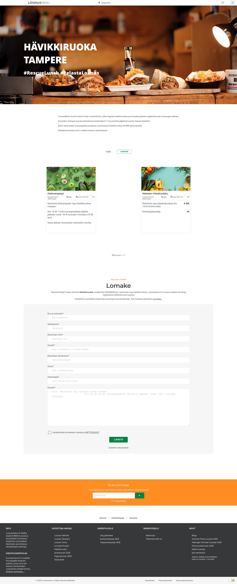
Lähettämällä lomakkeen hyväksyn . (75, 432)
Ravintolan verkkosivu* (58, 355)
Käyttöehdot (92, 432)
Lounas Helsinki (61, 535)
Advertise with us (154, 539)
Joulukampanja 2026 (109, 539)
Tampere (124, 152)
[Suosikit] (223, 3)
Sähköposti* (53, 324)
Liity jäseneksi (106, 535)
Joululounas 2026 (62, 552)
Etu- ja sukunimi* (56, 313)
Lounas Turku (60, 542)
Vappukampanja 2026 (110, 542)
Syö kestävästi (198, 552)
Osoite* (51, 345)
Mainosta (150, 535)
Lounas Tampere (62, 539)
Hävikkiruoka (60, 549)
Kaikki (108, 152)
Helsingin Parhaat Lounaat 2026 (207, 542)
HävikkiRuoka (117, 517)
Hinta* (51, 366)
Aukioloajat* (53, 377)
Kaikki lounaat (198, 549)
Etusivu (103, 517)
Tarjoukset (59, 559)
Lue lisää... (157, 299)
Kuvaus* (51, 387)
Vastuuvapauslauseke (184, 580)
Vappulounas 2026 (63, 556)
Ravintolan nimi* (55, 334)
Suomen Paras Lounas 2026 (205, 539)
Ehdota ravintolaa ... (15, 571)
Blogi (194, 535)
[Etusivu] (38, 2)
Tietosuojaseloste (122, 447)
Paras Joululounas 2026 (203, 545)
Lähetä (118, 439)
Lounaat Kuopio (61, 545)
